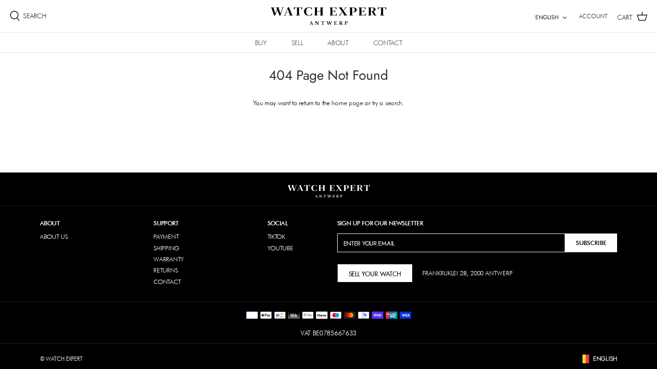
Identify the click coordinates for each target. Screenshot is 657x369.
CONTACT (388, 43)
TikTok (276, 236)
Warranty (168, 259)
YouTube (280, 248)
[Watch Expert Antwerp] (328, 16)
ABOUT (338, 43)
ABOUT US (54, 236)
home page (347, 103)
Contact (166, 281)
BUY (261, 43)
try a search (387, 103)
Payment (165, 236)
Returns (165, 270)
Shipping (166, 248)
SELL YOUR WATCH (375, 273)
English (547, 17)
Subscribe (591, 242)
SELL (297, 43)
